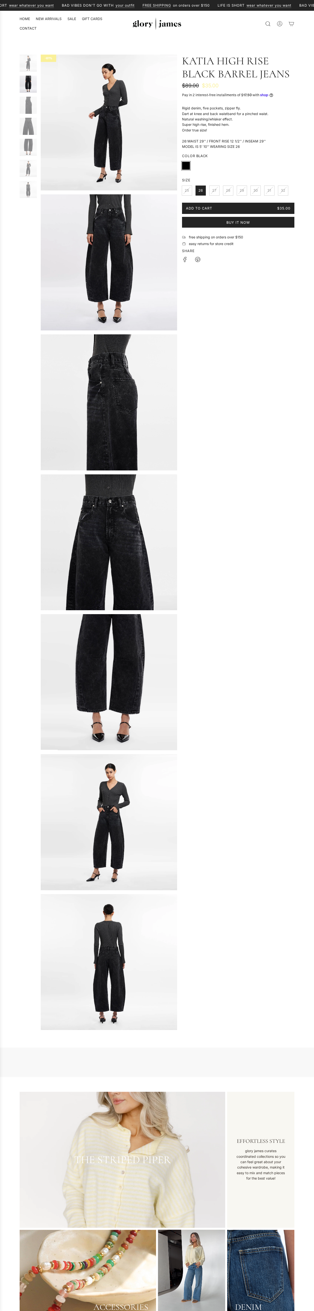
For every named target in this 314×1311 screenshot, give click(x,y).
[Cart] (291, 24)
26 (200, 190)
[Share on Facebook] (185, 260)
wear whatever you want (28, 5)
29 (242, 190)
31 (269, 190)
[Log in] (280, 24)
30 (255, 190)
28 (228, 190)
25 (187, 190)
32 (283, 190)
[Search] (268, 24)
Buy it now (238, 222)
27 (214, 190)
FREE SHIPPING (153, 5)
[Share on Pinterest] (198, 260)
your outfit (121, 5)
